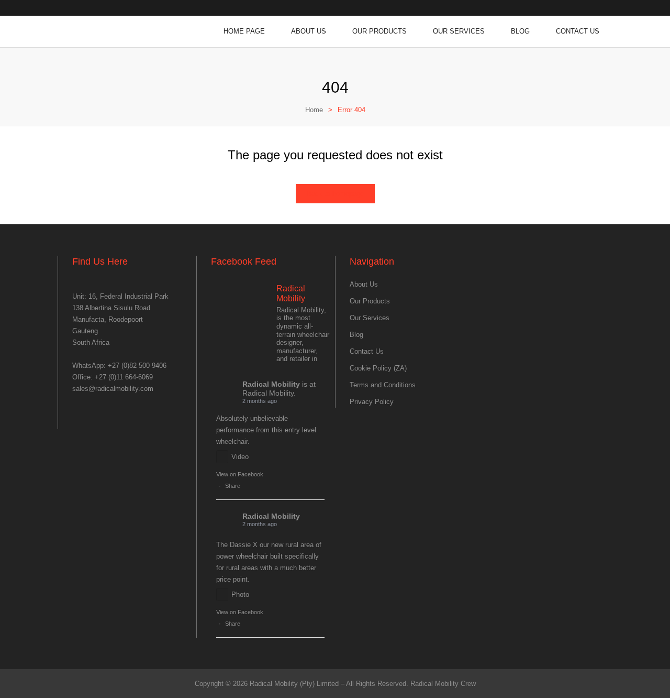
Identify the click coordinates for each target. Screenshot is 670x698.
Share (232, 486)
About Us (308, 31)
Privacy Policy (372, 402)
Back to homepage (335, 194)
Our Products (379, 31)
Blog (520, 31)
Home (314, 110)
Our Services (459, 31)
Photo (240, 594)
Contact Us (577, 31)
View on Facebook (239, 474)
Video (240, 457)
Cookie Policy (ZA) (378, 368)
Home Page (244, 31)
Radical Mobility (271, 384)
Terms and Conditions (383, 385)
